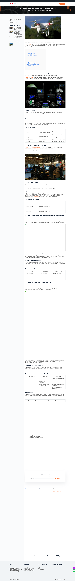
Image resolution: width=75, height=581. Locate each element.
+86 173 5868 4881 (54, 0)
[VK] (62, 579)
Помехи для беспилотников (29, 77)
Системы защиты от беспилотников (15, 19)
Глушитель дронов (39, 11)
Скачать (34, 3)
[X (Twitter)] (35, 401)
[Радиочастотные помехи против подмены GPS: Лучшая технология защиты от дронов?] (59, 520)
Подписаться (58, 478)
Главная (21, 3)
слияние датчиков (36, 196)
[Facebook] (28, 401)
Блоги (38, 3)
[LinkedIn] (48, 401)
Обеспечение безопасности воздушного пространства (34, 147)
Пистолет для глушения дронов (29, 568)
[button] (53, 3)
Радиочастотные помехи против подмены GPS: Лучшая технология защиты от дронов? (59, 555)
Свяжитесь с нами (41, 569)
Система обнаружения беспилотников (30, 572)
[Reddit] (55, 401)
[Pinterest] (42, 401)
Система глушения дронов (28, 569)
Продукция (29, 3)
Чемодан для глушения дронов (29, 570)
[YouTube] (55, 579)
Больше (42, 3)
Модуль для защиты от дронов (29, 571)
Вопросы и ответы (41, 567)
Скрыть (32, 49)
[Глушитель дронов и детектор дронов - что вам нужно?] (45, 520)
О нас (25, 3)
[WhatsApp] (62, 401)
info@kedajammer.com (62, 0)
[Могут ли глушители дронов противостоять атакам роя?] (31, 520)
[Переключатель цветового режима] (56, 3)
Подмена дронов (28, 44)
